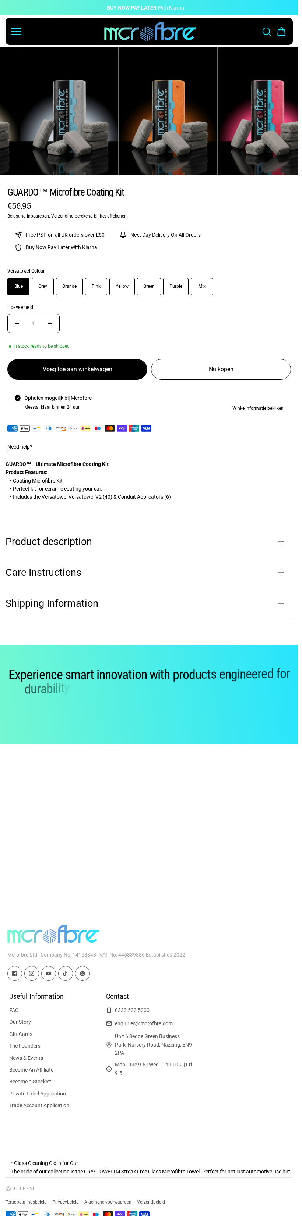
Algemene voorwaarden (107, 1202)
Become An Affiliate (31, 1070)
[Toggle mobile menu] (56, 31)
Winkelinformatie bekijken (258, 408)
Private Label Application (37, 1094)
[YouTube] (48, 973)
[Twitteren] (82, 973)
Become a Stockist (30, 1081)
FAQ (14, 1010)
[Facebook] (14, 973)
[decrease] (17, 323)
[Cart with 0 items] (281, 31)
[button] (281, 31)
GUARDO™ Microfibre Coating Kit (65, 192)
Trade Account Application (39, 1105)
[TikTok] (65, 973)
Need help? (19, 447)
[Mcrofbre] (150, 31)
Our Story (20, 1022)
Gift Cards (20, 1034)
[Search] (266, 31)
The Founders (25, 1046)
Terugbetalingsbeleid (26, 1202)
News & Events (26, 1058)
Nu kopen (221, 369)
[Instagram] (31, 973)
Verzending (62, 216)
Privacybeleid (65, 1202)
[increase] (50, 323)
